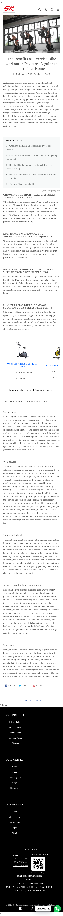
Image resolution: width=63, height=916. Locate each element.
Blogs (14, 783)
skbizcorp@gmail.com (32, 876)
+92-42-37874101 (20, 859)
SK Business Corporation (23, 905)
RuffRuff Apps (48, 191)
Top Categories (14, 777)
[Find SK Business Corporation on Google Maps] (38, 864)
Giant (14, 833)
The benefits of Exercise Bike (23, 184)
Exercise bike (25, 119)
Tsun (58, 191)
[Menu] (58, 9)
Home (14, 767)
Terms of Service (15, 727)
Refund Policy (15, 733)
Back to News (34, 700)
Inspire (14, 828)
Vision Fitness (14, 817)
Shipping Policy (15, 738)
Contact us (14, 788)
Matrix (14, 812)
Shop (14, 772)
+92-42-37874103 (20, 865)
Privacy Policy (15, 722)
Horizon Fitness (14, 822)
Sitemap (15, 743)
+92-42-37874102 (20, 862)
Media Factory (51, 905)
